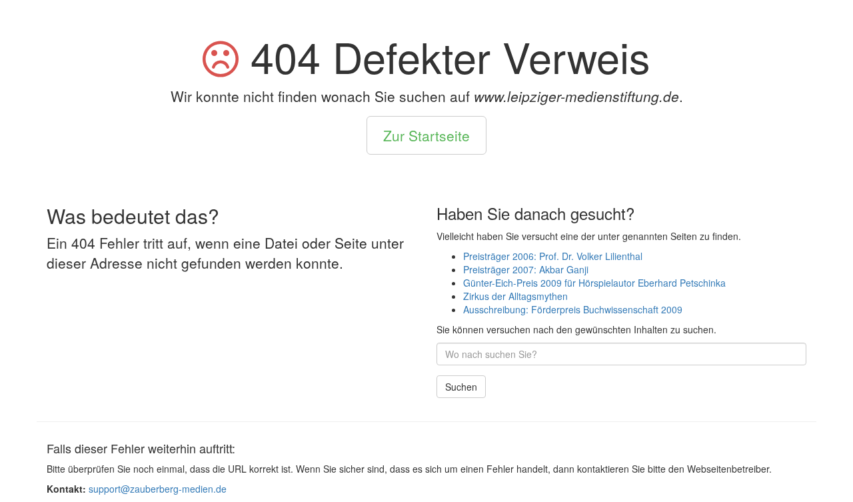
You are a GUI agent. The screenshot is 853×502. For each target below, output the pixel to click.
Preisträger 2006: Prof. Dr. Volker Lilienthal (552, 256)
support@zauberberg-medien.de (158, 488)
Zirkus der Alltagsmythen (515, 296)
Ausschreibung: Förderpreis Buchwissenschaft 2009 (572, 309)
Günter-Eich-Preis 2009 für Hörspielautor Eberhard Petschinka (594, 282)
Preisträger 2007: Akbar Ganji (525, 269)
